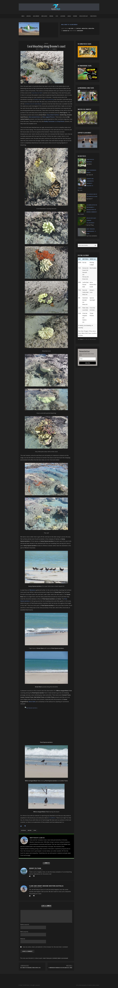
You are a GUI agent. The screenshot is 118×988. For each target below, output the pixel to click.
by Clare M (46, 49)
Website (22, 939)
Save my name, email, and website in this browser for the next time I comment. (45, 947)
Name (24, 924)
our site (71, 28)
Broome (29, 830)
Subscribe (87, 363)
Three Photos (93, 16)
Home (23, 16)
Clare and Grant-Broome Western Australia (46, 886)
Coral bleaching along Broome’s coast (46, 46)
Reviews (75, 16)
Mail (24, 931)
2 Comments (54, 49)
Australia (23, 830)
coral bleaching (49, 99)
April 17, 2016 (39, 49)
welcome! (80, 30)
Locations (62, 16)
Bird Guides (44, 16)
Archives (29, 16)
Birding (51, 16)
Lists (57, 16)
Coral (34, 830)
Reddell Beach (38, 99)
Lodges (69, 16)
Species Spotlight (83, 16)
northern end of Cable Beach (33, 104)
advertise (85, 28)
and (54, 121)
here (81, 339)
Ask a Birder (36, 16)
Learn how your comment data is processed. (55, 958)
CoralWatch (52, 818)
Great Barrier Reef (37, 93)
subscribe (91, 28)
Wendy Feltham (35, 868)
